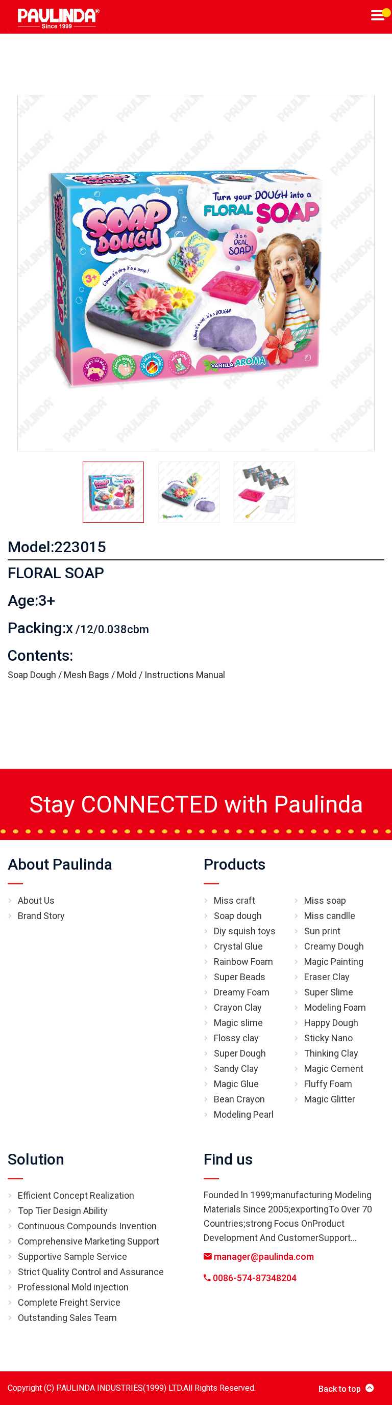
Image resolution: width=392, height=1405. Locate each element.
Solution (36, 1159)
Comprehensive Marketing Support (88, 1241)
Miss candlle (329, 915)
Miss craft (234, 900)
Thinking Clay (331, 1053)
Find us (228, 1159)
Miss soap (325, 900)
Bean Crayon (239, 1099)
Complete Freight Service (69, 1302)
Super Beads (239, 976)
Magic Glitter (329, 1099)
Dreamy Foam (242, 992)
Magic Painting (333, 961)
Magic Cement (333, 1068)
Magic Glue (236, 1083)
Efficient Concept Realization (76, 1195)
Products (234, 864)
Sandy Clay (236, 1068)
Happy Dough (331, 1022)
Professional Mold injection (73, 1287)
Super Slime (328, 992)
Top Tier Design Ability (63, 1210)
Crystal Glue (238, 946)
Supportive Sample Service (72, 1256)
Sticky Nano (328, 1038)
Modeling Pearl (244, 1114)
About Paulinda (60, 864)
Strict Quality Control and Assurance (91, 1271)
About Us (36, 900)
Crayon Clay (238, 1007)
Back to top (339, 1389)
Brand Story (41, 915)
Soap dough (238, 915)
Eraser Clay (327, 976)
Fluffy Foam (328, 1083)
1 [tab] (386, 12)
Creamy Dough (334, 946)
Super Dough (240, 1053)
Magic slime (238, 1022)
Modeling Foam (335, 1007)
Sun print (322, 931)
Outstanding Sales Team (67, 1317)
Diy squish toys (245, 931)
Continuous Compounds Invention (87, 1226)
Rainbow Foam (243, 961)
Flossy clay (236, 1038)
